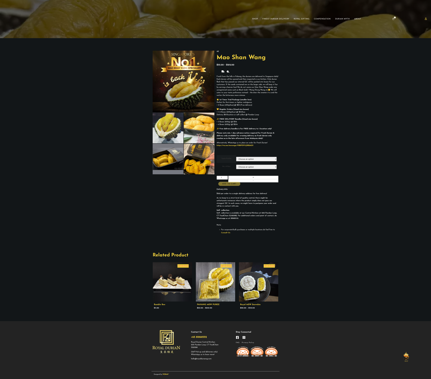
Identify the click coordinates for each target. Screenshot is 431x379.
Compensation (322, 19)
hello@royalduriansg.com (201, 359)
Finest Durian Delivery (275, 19)
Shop (255, 19)
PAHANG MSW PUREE (208, 305)
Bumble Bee (159, 305)
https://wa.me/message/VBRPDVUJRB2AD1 (235, 145)
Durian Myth (342, 19)
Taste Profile (226, 158)
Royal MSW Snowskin (250, 305)
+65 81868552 (199, 337)
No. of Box (226, 166)
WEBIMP (165, 374)
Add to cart (229, 184)
